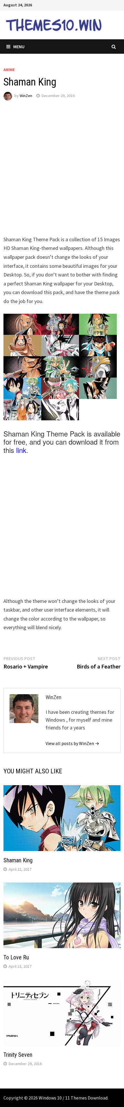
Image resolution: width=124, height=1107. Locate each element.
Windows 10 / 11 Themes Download (73, 1098)
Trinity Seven (17, 1054)
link (21, 450)
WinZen (26, 95)
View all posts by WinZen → (72, 743)
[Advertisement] (62, 173)
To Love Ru (16, 957)
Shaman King (18, 860)
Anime (9, 69)
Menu (19, 46)
